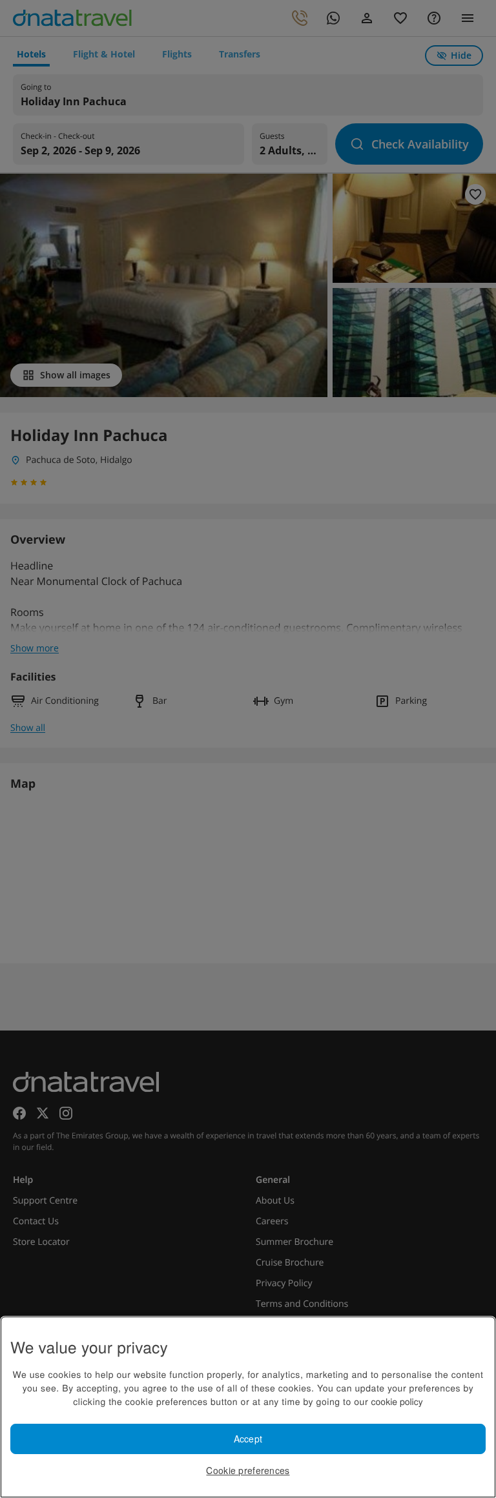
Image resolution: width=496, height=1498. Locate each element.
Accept (248, 1438)
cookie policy (397, 1401)
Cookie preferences (247, 1470)
